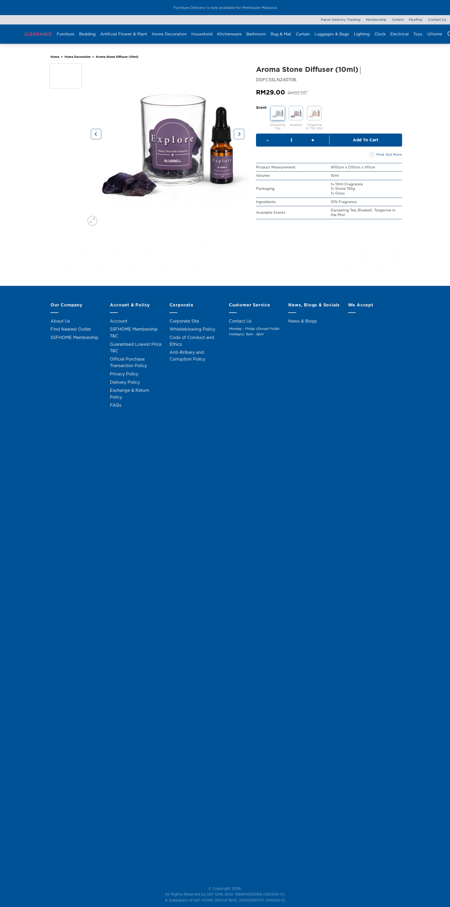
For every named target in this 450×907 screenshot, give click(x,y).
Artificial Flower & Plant (123, 34)
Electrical (399, 34)
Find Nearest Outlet (71, 329)
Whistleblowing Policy (192, 329)
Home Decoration (169, 34)
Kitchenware (229, 34)
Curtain (303, 34)
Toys (417, 34)
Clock (380, 34)
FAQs (115, 405)
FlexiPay (416, 19)
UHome (434, 34)
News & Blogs (302, 321)
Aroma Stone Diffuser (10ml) (117, 57)
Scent (261, 107)
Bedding (87, 34)
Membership (376, 19)
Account (118, 321)
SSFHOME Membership (74, 337)
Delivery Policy (125, 382)
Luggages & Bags (332, 34)
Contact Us (437, 19)
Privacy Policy (124, 374)
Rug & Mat (281, 34)
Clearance (38, 34)
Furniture (65, 34)
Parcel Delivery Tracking (341, 19)
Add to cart (365, 140)
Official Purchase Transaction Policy (128, 362)
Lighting (362, 34)
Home (55, 57)
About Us (60, 321)
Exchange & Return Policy (129, 393)
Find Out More (389, 154)
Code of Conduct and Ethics (192, 341)
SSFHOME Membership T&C (134, 332)
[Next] (239, 134)
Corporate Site (184, 321)
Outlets (398, 19)
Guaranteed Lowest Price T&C (135, 347)
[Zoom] (93, 221)
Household (202, 34)
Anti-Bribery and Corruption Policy (187, 355)
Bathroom (256, 34)
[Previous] (96, 134)
